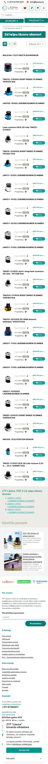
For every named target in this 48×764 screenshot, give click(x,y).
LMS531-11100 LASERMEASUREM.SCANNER (23, 367)
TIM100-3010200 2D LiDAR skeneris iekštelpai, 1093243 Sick (19, 320)
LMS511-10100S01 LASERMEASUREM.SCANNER (16, 392)
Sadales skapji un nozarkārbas (13, 654)
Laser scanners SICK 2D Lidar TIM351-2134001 (20, 128)
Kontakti (5, 690)
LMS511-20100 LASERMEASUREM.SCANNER (23, 223)
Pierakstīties (35, 623)
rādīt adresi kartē (8, 714)
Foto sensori (6, 636)
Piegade (5, 687)
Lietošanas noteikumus (22, 744)
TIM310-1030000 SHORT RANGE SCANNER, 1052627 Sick (23, 152)
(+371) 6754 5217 (15, 2)
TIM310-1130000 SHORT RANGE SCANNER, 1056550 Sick (23, 80)
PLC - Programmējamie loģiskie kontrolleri (17, 657)
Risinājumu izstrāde (9, 675)
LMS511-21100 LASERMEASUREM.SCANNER (23, 247)
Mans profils (6, 684)
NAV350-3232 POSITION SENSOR (18, 439)
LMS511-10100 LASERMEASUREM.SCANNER (23, 199)
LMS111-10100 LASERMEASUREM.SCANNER (23, 175)
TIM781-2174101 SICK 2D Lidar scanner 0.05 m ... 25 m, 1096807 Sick (23, 464)
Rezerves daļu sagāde (10, 669)
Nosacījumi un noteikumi (11, 681)
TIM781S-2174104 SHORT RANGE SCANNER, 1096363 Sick (23, 296)
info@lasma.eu (37, 2)
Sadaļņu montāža (8, 678)
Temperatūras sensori (10, 642)
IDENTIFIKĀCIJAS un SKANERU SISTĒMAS (16, 26)
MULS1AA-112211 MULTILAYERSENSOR (20, 55)
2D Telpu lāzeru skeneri (12, 28)
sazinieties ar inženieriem (11, 704)
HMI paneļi (6, 639)
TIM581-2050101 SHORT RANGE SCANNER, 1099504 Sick (22, 416)
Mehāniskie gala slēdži (10, 645)
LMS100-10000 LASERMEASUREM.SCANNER (23, 103)
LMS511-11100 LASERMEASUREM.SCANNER (23, 343)
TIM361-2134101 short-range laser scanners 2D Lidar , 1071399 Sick (23, 272)
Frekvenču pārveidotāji (10, 648)
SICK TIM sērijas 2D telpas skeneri (31, 534)
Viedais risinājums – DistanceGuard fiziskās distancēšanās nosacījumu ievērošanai (32, 558)
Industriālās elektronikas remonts (14, 672)
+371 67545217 (10, 707)
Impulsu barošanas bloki (11, 651)
